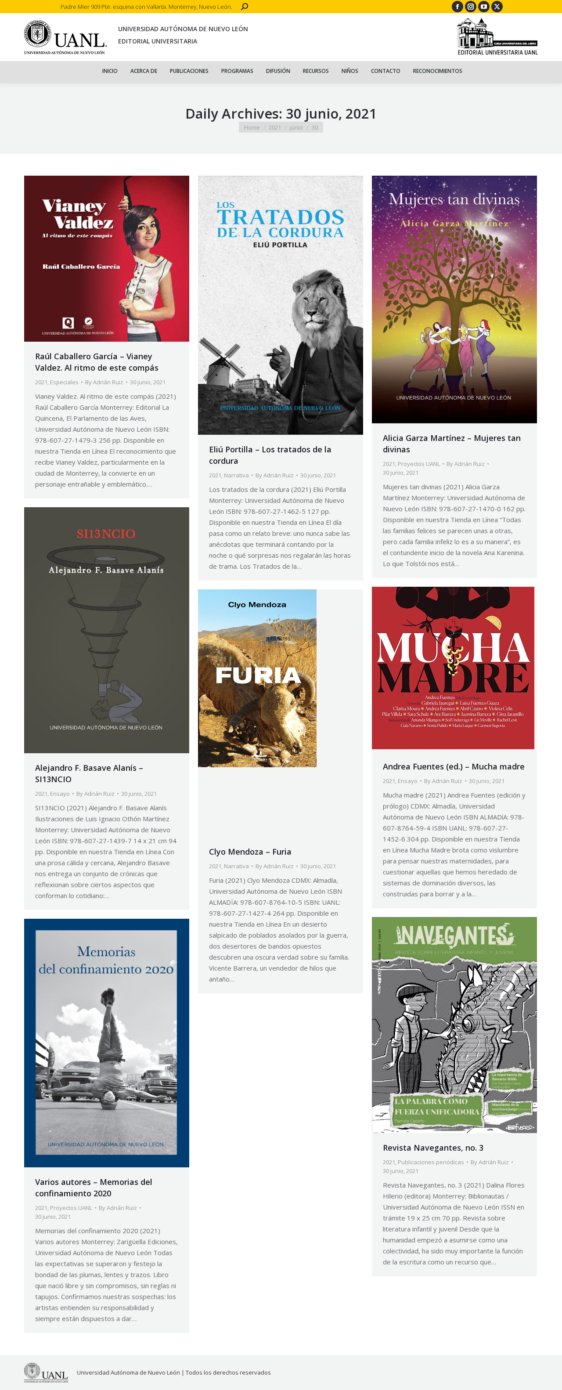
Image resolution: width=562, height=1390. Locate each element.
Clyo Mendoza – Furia (250, 851)
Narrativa (236, 475)
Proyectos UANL (419, 464)
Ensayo (60, 794)
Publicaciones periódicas (431, 1162)
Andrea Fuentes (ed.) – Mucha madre (454, 766)
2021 (41, 382)
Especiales (64, 382)
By (104, 382)
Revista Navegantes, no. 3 (433, 1147)
